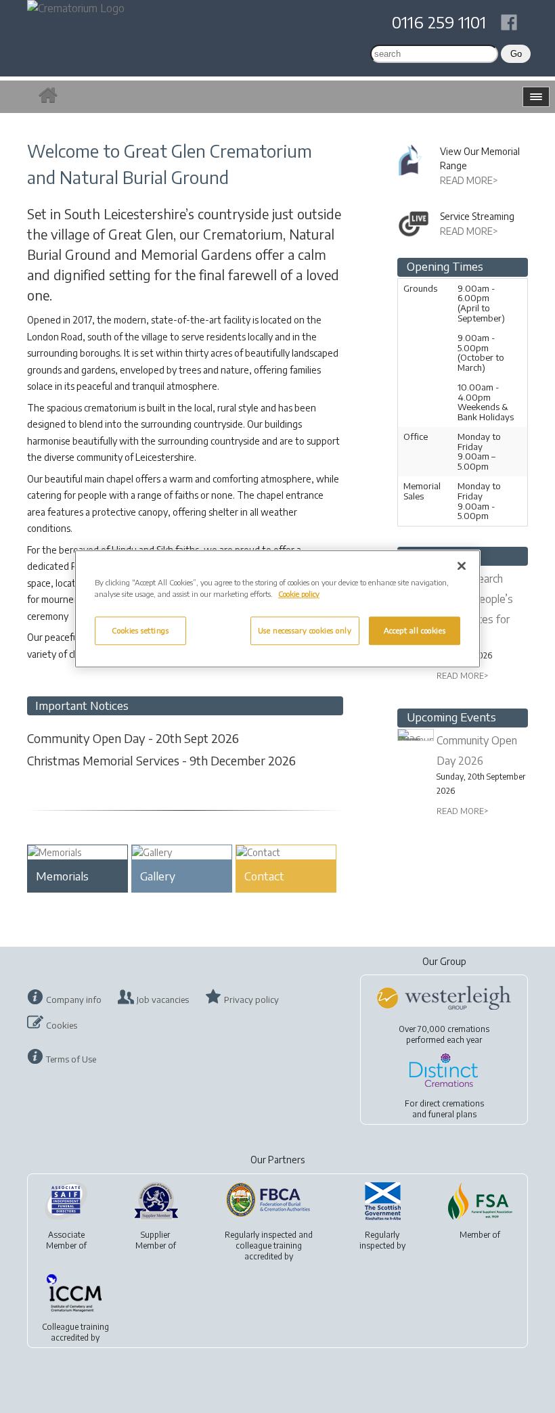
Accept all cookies (414, 631)
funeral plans (452, 1114)
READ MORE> (469, 180)
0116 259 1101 (439, 22)
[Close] (461, 566)
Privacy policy (251, 999)
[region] (277, 609)
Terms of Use (71, 1059)
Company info (74, 999)
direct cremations (452, 1103)
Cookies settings (140, 631)
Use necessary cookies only (305, 631)
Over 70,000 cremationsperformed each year (444, 1034)
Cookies (61, 1025)
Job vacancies (163, 999)
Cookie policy (298, 594)
